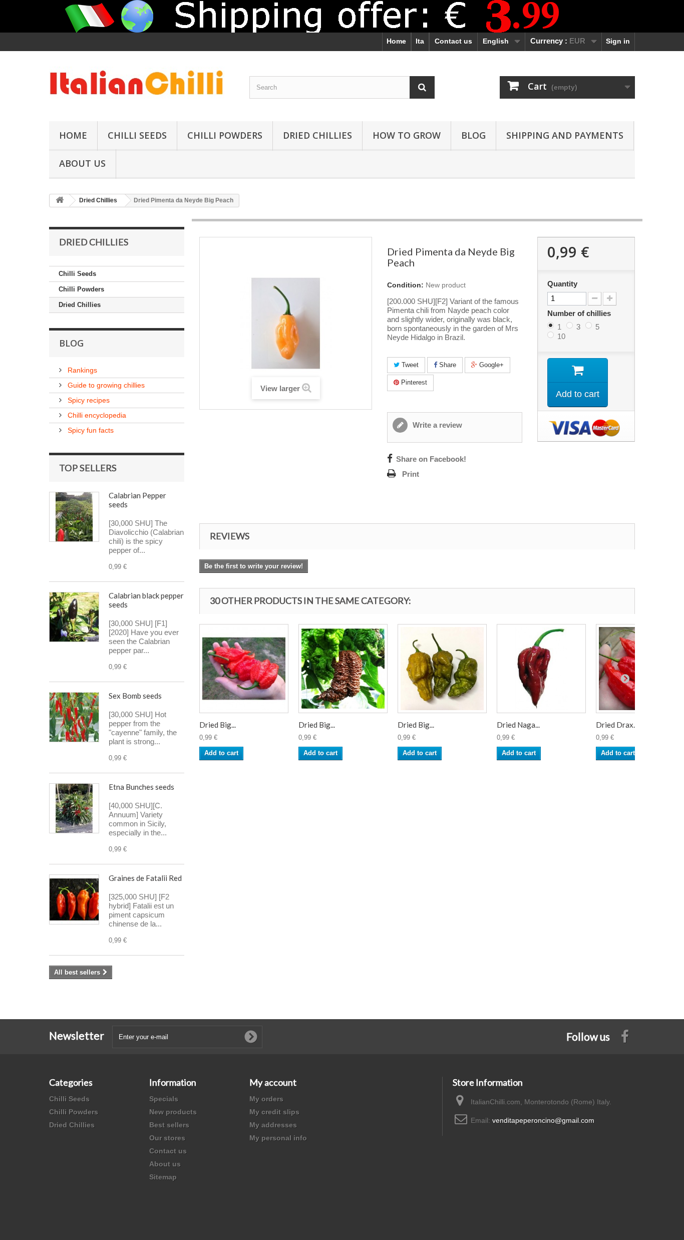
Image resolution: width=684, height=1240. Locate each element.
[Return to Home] (59, 200)
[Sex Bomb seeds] (74, 717)
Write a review (436, 425)
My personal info (278, 1138)
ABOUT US (82, 163)
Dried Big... (217, 724)
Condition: (405, 285)
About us (165, 1164)
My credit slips (274, 1112)
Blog (473, 135)
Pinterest (413, 382)
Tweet (409, 365)
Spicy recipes (88, 400)
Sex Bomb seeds (135, 695)
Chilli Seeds (137, 135)
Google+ (490, 365)
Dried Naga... (518, 724)
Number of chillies (580, 313)
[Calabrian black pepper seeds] (74, 617)
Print (410, 474)
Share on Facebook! (431, 459)
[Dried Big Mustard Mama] (442, 668)
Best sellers (169, 1125)
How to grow (407, 135)
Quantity (562, 284)
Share (446, 365)
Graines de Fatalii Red (145, 877)
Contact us (453, 41)
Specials (163, 1099)
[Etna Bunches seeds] (74, 808)
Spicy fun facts (90, 430)
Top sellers (88, 467)
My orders (266, 1099)
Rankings (81, 370)
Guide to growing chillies (105, 385)
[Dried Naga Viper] (541, 668)
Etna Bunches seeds (141, 786)
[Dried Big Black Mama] (343, 668)
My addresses (273, 1125)
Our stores (167, 1138)
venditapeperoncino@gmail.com (543, 1120)
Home (396, 41)
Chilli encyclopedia (96, 415)
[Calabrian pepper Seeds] (74, 517)
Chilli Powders (224, 135)
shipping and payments (564, 135)
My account (272, 1082)
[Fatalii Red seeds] (74, 899)
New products (173, 1112)
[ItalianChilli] (141, 84)
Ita (420, 41)
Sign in (618, 41)
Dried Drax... (617, 724)
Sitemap (163, 1177)
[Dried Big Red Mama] (243, 668)
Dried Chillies (317, 135)
